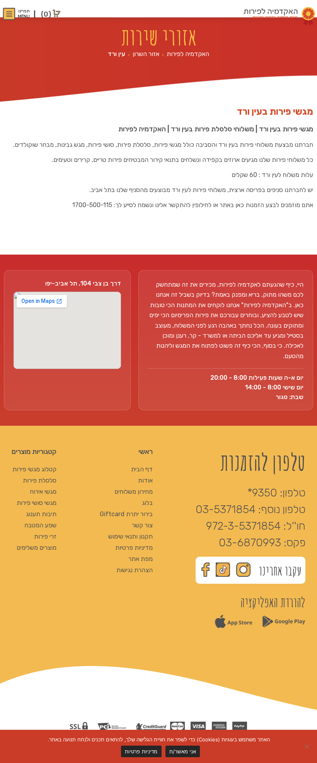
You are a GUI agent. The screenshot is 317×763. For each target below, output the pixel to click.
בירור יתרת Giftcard (126, 514)
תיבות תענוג (41, 514)
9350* (262, 492)
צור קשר (142, 525)
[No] (307, 746)
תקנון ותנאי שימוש (130, 536)
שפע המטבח (40, 525)
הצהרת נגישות (134, 570)
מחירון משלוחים (133, 491)
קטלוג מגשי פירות (34, 469)
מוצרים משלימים (36, 547)
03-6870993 (250, 542)
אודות (145, 480)
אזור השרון (146, 54)
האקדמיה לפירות (188, 54)
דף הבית (142, 469)
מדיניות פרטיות (134, 547)
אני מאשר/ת (182, 751)
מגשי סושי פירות (36, 502)
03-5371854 (226, 509)
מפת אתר (140, 558)
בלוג (147, 502)
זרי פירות (45, 536)
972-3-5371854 (243, 526)
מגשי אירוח (43, 491)
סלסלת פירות (39, 480)
